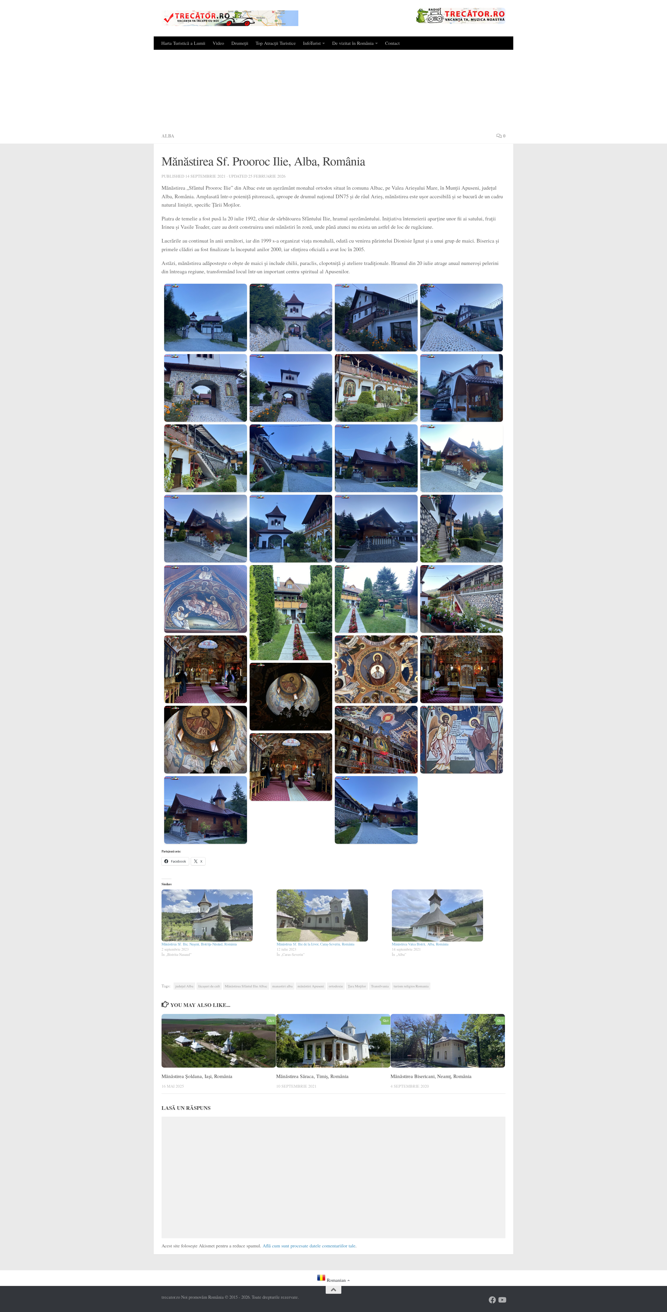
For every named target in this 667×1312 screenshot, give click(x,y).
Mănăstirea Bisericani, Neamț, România (431, 1076)
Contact (392, 43)
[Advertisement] (333, 88)
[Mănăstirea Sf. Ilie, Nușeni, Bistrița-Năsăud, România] (216, 915)
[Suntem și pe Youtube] (501, 1300)
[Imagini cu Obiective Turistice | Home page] (230, 18)
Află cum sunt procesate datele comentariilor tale (309, 1245)
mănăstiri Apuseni (311, 986)
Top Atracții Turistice (276, 43)
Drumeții (239, 43)
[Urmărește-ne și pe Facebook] (492, 1300)
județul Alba (184, 986)
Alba (168, 135)
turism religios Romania (411, 986)
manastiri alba (282, 986)
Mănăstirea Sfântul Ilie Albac (246, 986)
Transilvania (380, 986)
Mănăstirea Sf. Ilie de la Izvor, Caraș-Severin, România (315, 944)
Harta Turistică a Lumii (183, 43)
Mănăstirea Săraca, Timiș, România (312, 1076)
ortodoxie (336, 986)
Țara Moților (357, 986)
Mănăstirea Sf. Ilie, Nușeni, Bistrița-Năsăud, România (199, 944)
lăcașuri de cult (209, 986)
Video (218, 43)
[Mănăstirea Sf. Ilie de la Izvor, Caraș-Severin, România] (332, 915)
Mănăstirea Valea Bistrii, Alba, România (420, 944)
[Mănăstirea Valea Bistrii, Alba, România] (447, 915)
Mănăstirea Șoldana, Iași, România (197, 1076)
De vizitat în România (353, 43)
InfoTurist (312, 43)
